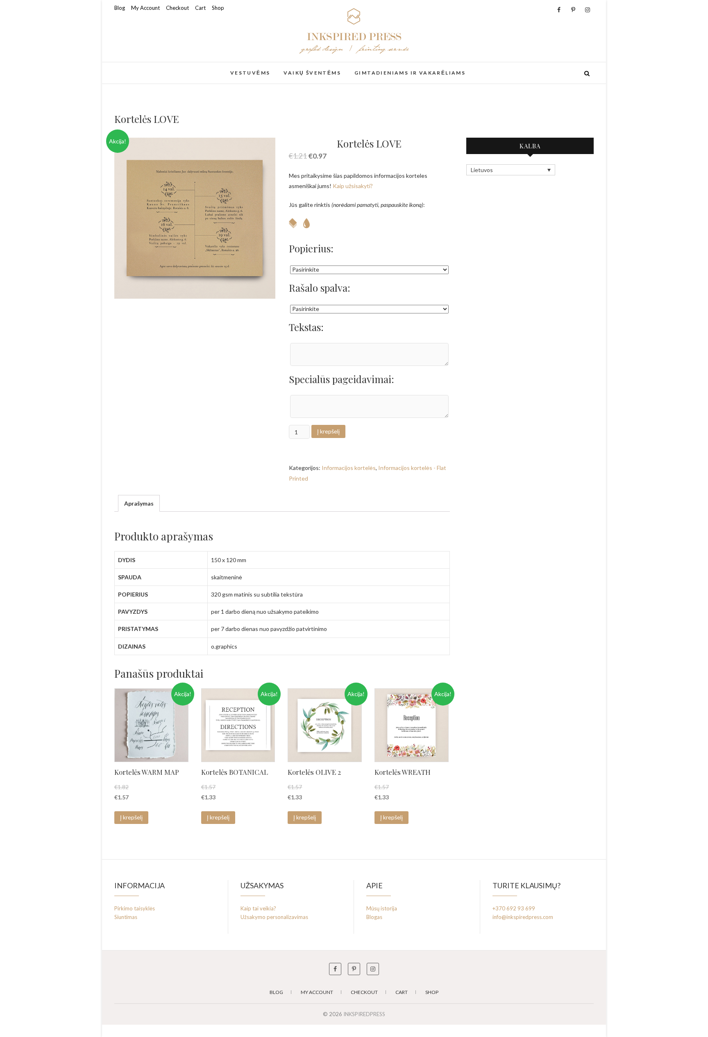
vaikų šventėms (312, 73)
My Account (145, 8)
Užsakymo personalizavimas (274, 917)
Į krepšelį (328, 431)
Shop (218, 8)
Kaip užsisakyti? (353, 185)
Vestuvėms (250, 73)
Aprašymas (139, 503)
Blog (119, 8)
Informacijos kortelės (349, 467)
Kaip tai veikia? (258, 908)
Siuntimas (125, 917)
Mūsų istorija (381, 908)
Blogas (374, 917)
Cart (200, 8)
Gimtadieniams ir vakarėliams (409, 73)
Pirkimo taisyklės (134, 908)
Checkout (177, 8)
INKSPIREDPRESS (154, 68)
